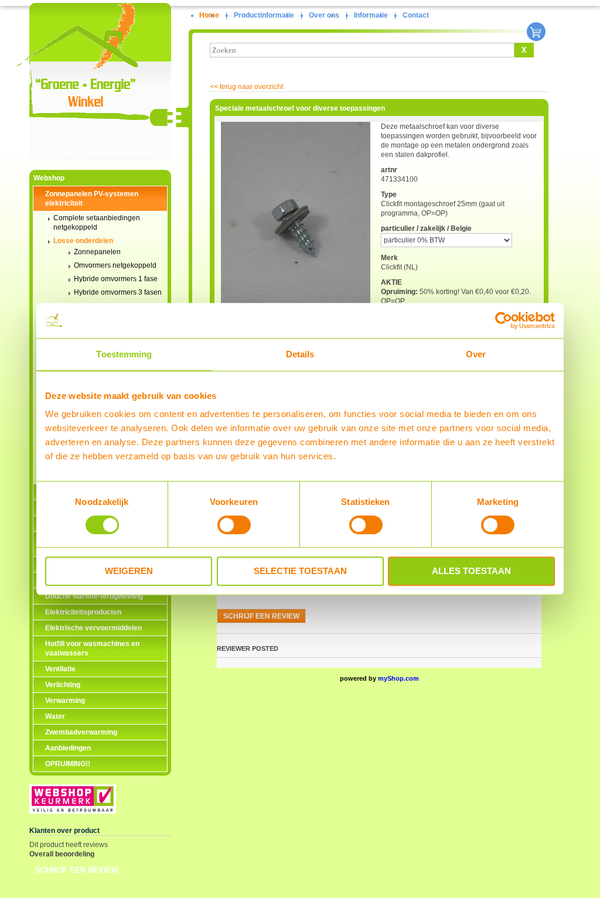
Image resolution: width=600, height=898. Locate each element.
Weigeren (129, 571)
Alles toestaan (471, 571)
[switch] (234, 524)
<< (246, 87)
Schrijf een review (76, 870)
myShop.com (398, 678)
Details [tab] (300, 354)
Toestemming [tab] (124, 354)
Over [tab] (476, 354)
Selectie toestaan (300, 571)
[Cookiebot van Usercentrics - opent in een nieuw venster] (503, 320)
